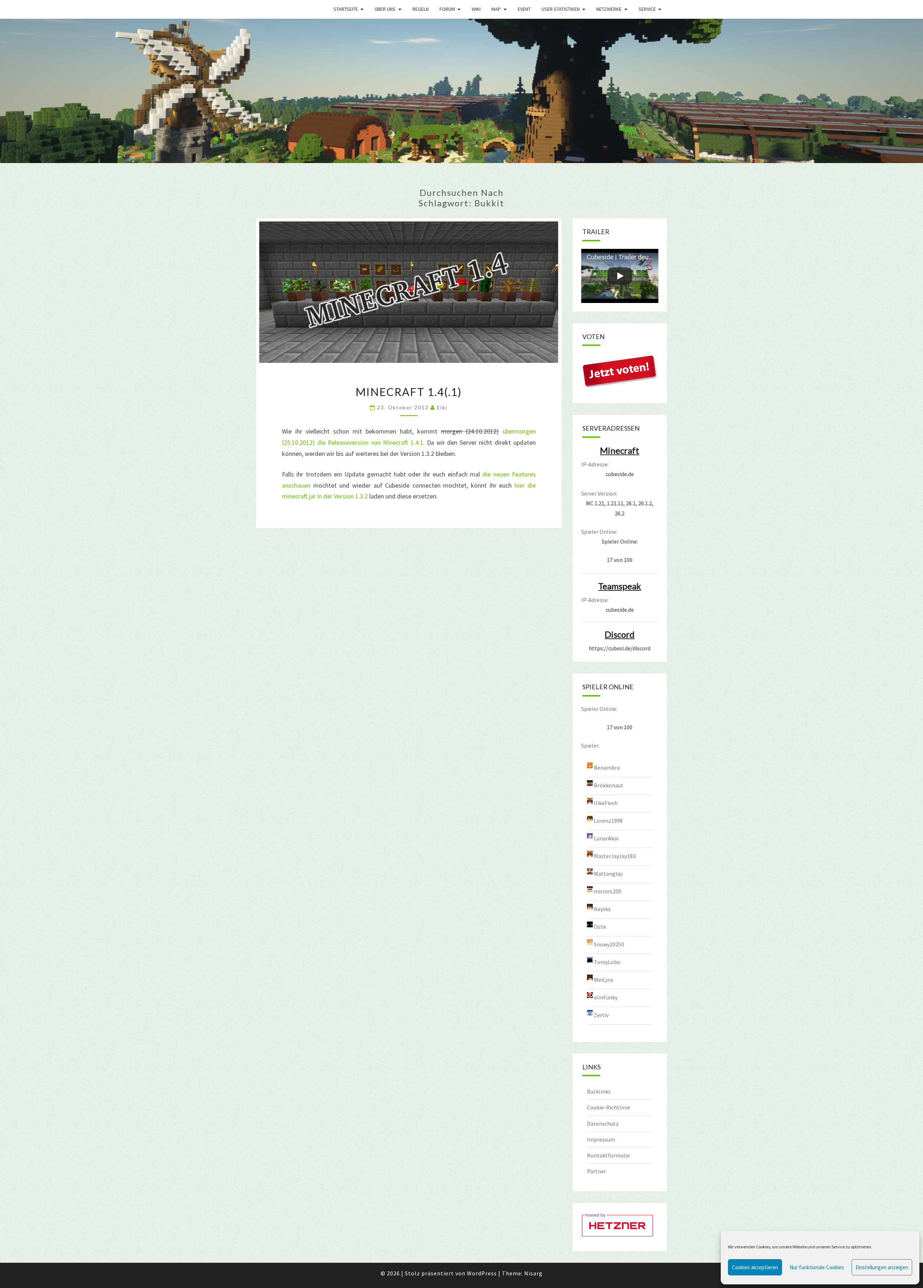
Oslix (600, 926)
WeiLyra (603, 979)
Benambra (607, 767)
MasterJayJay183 (615, 855)
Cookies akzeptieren (755, 1267)
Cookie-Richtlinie (608, 1107)
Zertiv (601, 1014)
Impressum (601, 1139)
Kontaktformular (608, 1155)
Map (496, 9)
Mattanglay (608, 873)
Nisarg (533, 1273)
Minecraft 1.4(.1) (408, 391)
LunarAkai (606, 837)
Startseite (346, 9)
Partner (596, 1171)
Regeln (420, 9)
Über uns (385, 9)
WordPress (482, 1273)
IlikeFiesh (606, 802)
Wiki (476, 9)
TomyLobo (607, 961)
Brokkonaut (608, 784)
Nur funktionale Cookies (817, 1267)
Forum (447, 9)
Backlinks (599, 1091)
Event (524, 9)
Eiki (442, 407)
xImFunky (606, 997)
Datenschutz (603, 1123)
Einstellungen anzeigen (882, 1267)
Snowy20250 (609, 944)
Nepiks (602, 908)
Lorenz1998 (608, 820)
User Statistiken (561, 9)
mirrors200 (607, 890)
